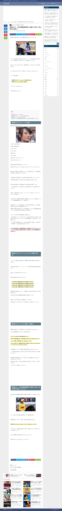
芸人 (51, 90)
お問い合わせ (43, 3)
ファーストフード (51, 61)
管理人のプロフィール (55, 3)
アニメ (51, 50)
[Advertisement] (23, 14)
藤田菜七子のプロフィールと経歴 (17, 114)
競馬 (15, 467)
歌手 (51, 88)
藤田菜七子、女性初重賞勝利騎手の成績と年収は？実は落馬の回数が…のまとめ (25, 118)
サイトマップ (48, 3)
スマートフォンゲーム (51, 68)
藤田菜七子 (19, 467)
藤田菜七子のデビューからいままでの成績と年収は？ (20, 115)
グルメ (51, 59)
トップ (39, 3)
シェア (5, 26)
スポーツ (12, 467)
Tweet (6, 29)
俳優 (51, 81)
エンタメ (51, 48)
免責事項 (4, 509)
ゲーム (51, 63)
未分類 (51, 77)
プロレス (51, 72)
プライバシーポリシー (9, 509)
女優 (51, 86)
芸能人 (51, 79)
